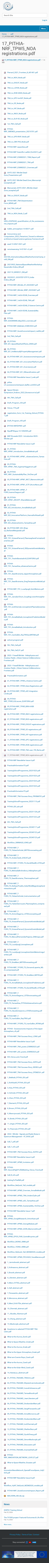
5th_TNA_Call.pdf (14, 645)
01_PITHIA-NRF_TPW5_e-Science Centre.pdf (24, 681)
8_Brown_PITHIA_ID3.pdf (17, 1108)
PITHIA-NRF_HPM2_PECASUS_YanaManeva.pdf (26, 1257)
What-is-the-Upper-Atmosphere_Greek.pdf (23, 1352)
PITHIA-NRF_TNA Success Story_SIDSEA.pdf (24, 1067)
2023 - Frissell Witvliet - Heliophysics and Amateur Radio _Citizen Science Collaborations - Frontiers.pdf (22, 657)
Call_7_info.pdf (13, 1147)
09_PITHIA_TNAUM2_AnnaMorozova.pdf (23, 1414)
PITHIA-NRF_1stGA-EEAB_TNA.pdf (20, 300)
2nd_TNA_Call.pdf (14, 208)
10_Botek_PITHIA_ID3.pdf (17, 1119)
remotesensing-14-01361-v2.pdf (19, 249)
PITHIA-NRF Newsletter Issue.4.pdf (21, 760)
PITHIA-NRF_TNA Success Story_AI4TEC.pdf (24, 1152)
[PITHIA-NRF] (8, 6)
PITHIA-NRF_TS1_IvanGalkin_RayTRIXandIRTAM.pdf (21, 633)
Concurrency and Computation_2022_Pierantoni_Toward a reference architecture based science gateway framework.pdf (24, 236)
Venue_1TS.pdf (13, 408)
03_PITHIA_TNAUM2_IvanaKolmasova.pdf (23, 1388)
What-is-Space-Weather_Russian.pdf (21, 1463)
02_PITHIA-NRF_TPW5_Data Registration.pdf (24, 686)
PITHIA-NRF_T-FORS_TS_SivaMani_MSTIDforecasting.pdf (20, 961)
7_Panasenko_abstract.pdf (17, 1293)
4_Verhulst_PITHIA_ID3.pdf (17, 1093)
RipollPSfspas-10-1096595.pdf (19, 431)
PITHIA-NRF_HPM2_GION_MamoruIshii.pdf (24, 1229)
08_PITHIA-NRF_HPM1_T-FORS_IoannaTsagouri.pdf (15, 491)
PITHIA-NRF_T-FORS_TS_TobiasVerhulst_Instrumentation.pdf (22, 895)
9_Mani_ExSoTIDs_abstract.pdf (19, 1303)
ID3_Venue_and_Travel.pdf (17, 1057)
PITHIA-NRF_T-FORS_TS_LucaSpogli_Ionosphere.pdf (18, 943)
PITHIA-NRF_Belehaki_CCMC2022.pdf (22, 326)
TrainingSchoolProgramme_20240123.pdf (23, 837)
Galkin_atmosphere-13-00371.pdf (20, 229)
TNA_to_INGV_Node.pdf (16, 114)
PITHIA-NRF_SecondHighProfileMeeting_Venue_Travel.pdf (23, 1168)
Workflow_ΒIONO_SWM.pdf (18, 1242)
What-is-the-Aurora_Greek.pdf (19, 1347)
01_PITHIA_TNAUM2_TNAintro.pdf (20, 1378)
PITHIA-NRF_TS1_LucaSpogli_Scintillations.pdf (25, 589)
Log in (44, 20)
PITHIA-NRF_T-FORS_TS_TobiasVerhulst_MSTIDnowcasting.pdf (23, 849)
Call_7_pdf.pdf (12, 1142)
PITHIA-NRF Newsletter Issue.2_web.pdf (23, 377)
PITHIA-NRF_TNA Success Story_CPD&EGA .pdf (25, 1072)
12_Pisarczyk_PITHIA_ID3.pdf (18, 1129)
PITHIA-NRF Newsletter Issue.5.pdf (21, 1041)
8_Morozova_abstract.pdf (17, 1298)
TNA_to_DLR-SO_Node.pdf (17, 119)
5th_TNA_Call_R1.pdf (15, 650)
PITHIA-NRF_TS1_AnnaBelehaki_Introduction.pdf (20, 626)
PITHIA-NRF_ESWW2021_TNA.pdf (20, 162)
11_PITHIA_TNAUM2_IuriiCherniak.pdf (22, 1424)
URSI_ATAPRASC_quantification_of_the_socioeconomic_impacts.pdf (24, 222)
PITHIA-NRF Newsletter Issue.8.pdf (21, 1478)
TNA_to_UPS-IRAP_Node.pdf (18, 137)
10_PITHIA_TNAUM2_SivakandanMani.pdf (23, 1419)
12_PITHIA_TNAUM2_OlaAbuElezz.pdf (22, 1429)
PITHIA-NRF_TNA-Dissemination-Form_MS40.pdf (18, 202)
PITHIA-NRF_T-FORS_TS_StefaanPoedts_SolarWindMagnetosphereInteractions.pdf (24, 885)
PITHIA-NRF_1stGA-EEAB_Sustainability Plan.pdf (21, 312)
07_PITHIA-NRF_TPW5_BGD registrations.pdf (25, 719)
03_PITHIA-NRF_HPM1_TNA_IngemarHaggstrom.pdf (20, 465)
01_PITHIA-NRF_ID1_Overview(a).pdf (21, 367)
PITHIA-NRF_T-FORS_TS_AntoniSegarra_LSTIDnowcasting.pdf (22, 912)
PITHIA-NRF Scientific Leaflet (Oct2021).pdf (24, 152)
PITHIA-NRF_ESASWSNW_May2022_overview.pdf (20, 319)
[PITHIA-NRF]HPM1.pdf (16, 426)
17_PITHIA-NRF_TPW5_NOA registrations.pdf (22, 60)
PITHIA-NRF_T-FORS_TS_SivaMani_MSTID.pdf (25, 975)
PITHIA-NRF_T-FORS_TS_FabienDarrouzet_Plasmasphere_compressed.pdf (24, 903)
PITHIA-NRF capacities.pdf (17, 147)
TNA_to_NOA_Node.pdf (16, 78)
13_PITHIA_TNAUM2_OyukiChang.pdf (22, 1434)
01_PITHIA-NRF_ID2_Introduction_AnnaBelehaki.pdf (20, 506)
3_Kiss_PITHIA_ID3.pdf (16, 1088)
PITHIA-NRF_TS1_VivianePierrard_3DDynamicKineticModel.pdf (24, 548)
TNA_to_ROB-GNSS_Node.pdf (18, 93)
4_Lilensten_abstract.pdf (17, 1278)
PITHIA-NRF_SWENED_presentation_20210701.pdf (21, 130)
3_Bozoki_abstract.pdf (16, 1273)
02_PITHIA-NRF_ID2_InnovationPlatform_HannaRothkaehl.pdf (24, 514)
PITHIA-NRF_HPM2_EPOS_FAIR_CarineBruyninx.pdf (21, 1235)
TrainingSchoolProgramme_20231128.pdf (23, 812)
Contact (36, 1535)
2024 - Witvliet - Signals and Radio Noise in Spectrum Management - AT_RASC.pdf (22, 1135)
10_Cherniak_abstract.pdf (17, 1309)
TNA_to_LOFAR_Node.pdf (17, 88)
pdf (12, 34)
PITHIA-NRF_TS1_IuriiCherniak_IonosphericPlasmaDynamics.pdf (24, 606)
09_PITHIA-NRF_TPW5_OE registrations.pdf (24, 729)
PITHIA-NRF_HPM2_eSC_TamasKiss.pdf (23, 1201)
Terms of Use (27, 1535)
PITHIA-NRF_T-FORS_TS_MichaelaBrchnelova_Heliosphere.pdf (22, 869)
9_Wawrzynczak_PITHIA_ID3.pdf (20, 1113)
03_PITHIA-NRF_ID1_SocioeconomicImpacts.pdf (26, 357)
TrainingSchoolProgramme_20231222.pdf (23, 817)
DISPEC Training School (13, 1510)
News (7, 1504)
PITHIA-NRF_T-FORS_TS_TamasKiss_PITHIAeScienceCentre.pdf (23, 1002)
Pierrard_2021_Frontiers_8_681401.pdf (22, 72)
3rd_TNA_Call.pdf (14, 336)
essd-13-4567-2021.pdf (16, 244)
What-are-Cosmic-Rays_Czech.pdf (20, 1357)
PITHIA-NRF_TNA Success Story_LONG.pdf (24, 1036)
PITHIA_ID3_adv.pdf (15, 807)
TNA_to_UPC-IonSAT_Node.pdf (19, 98)
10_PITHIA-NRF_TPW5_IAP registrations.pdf (24, 735)
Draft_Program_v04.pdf (16, 403)
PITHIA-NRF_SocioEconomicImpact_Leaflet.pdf (25, 331)
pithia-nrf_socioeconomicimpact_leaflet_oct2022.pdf (22, 383)
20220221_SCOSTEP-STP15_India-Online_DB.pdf (19, 278)
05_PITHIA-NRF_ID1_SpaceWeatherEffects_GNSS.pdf (20, 342)
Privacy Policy (15, 1535)
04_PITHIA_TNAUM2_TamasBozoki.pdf (22, 1393)
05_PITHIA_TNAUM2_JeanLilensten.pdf (22, 1398)
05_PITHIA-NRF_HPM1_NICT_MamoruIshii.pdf (25, 480)
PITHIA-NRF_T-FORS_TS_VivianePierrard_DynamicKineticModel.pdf (24, 920)
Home (4, 34)
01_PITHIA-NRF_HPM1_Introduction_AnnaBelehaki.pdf (21, 450)
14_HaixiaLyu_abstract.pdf (17, 1373)
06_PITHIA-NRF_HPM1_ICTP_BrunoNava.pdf (24, 485)
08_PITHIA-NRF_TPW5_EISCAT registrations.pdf (26, 724)
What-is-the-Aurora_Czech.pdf (19, 1362)
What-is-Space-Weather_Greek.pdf (20, 1342)
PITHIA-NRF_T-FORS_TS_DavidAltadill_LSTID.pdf (26, 863)
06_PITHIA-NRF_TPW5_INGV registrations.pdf (25, 714)
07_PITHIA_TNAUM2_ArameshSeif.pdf (22, 1450)
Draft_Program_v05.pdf (16, 421)
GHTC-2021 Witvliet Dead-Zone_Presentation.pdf (15, 174)
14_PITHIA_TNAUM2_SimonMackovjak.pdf (24, 1440)
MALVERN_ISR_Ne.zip (15, 1496)
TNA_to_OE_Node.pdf (15, 103)
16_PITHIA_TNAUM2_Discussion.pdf (21, 1445)
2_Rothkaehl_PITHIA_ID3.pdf (18, 1083)
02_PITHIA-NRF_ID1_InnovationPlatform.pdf (24, 362)
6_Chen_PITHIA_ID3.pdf (16, 1098)
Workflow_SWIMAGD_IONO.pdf (19, 843)
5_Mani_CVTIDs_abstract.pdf (18, 1283)
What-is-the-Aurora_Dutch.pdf (19, 1337)
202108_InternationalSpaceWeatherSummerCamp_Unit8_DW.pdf (24, 258)
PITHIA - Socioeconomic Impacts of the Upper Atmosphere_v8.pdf (23, 1030)
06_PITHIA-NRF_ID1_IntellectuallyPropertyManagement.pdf (23, 350)
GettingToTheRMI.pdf (15, 1180)
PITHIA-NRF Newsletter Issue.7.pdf (21, 1211)
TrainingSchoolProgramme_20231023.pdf (23, 771)
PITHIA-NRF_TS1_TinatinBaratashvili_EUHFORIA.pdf (21, 557)
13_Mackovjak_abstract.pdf (18, 1324)
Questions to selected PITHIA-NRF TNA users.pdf (21, 1330)
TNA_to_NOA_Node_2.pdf (17, 213)
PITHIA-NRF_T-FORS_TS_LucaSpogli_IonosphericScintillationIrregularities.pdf (24, 952)
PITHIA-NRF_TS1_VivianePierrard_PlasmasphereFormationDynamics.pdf (24, 538)
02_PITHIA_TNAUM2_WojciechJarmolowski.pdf (25, 1383)
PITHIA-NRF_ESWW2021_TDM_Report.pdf (23, 157)
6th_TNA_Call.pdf (14, 822)
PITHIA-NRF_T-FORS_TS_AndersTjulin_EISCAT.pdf (17, 856)
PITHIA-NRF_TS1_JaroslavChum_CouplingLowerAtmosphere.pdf (24, 596)
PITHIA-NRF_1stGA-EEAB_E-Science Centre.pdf (25, 306)
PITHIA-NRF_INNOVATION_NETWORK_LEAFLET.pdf (21, 1456)
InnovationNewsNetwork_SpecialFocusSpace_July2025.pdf (24, 1471)
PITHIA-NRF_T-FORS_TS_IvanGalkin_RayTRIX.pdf (17, 1017)
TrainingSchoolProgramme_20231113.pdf (23, 801)
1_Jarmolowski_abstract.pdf (18, 1262)
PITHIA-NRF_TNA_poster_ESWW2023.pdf (23, 1047)
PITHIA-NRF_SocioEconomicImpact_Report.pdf (25, 1491)
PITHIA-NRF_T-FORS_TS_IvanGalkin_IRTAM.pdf (25, 1024)
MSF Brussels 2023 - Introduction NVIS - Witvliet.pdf (21, 437)
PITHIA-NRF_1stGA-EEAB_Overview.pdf (22, 295)
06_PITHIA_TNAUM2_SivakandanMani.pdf (23, 1404)
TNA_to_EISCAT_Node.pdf (17, 83)
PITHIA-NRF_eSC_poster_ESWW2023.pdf (23, 1052)
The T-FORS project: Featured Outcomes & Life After (24, 1517)
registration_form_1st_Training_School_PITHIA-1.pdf (24, 414)
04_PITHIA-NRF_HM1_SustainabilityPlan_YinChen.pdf (20, 473)
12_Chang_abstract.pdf (16, 1319)
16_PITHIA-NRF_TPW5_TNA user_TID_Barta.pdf (25, 750)
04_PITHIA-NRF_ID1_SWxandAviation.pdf (23, 372)
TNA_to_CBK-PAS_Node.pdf (18, 142)
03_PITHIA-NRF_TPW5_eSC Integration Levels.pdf (21, 692)
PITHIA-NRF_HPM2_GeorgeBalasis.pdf (22, 1224)
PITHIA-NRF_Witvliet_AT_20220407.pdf (22, 285)
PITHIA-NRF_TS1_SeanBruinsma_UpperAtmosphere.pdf (22, 572)
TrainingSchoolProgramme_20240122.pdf (23, 832)
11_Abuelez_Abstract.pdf (17, 1314)
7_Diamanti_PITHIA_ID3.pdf (18, 1103)
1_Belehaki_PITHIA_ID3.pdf (17, 1077)
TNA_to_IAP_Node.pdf (16, 108)
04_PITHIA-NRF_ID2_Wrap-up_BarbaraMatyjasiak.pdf (16, 529)
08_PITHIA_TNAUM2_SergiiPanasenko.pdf (23, 1409)
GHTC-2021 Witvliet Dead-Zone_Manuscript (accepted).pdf (22, 181)
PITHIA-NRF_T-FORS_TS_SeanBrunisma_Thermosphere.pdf (21, 877)
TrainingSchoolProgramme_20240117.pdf (23, 827)
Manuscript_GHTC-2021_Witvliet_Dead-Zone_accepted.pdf (21, 189)
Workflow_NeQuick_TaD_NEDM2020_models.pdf (26, 1252)
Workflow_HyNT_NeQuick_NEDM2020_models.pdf (23, 1486)
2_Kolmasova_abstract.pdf (17, 1267)
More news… (8, 1524)
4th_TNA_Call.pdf (14, 398)
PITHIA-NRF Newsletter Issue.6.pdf (21, 1157)
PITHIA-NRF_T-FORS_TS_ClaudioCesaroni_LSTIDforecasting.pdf (23, 1009)
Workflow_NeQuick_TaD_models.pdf (21, 1185)
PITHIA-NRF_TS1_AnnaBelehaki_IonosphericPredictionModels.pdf (24, 617)
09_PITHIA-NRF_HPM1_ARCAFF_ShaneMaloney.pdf (20, 498)
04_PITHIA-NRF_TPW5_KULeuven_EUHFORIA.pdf (19, 700)
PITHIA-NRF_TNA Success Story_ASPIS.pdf (24, 1062)
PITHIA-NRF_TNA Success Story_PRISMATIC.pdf (26, 796)
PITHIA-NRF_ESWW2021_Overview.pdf (22, 167)
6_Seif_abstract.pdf (14, 1288)
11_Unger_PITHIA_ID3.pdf (17, 1124)
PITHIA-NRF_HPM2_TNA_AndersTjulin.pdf (23, 1196)
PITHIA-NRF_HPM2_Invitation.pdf (20, 1162)
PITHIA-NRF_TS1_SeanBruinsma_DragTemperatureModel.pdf (24, 581)
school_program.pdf (15, 640)
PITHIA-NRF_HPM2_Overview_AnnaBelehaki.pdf (26, 1190)
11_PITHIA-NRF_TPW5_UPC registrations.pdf (24, 740)
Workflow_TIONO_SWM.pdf (18, 1247)
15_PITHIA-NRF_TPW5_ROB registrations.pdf (25, 745)
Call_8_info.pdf (13, 1175)
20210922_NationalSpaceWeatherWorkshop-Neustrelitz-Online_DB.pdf (23, 266)
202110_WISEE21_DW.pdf (17, 272)
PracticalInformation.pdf (17, 676)
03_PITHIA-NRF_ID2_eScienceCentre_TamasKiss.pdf (20, 521)
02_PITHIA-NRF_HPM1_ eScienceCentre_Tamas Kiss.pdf (24, 458)
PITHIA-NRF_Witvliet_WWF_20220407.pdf (23, 290)
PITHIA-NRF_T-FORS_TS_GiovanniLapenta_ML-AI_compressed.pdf (24, 968)
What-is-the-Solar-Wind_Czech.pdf (20, 1368)
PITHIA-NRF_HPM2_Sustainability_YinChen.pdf (25, 1206)
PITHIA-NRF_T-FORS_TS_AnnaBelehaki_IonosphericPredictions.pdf (24, 981)
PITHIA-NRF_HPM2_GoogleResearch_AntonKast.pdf (21, 1217)
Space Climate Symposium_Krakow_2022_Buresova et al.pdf (22, 391)
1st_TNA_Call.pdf (14, 124)
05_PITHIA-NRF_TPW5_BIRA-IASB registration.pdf (19, 707)
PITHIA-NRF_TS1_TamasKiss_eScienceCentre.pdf (20, 565)
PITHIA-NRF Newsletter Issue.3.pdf (21, 444)
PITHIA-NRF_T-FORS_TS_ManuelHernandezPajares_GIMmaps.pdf (24, 935)
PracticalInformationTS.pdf (18, 765)
